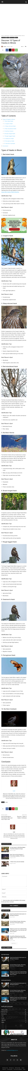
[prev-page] (2, 869)
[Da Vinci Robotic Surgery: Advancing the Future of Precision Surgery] (5, 923)
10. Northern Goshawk (9, 143)
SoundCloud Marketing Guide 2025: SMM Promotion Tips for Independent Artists (18, 937)
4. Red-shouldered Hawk (10, 128)
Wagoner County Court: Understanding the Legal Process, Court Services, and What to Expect (18, 930)
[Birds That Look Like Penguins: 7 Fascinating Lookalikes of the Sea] (5, 856)
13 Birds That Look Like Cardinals (17, 861)
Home (2, 35)
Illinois (16, 37)
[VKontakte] (20, 1060)
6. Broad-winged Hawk (9, 133)
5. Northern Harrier (8, 131)
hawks (6, 802)
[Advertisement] (14, 19)
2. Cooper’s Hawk (8, 123)
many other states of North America (10, 192)
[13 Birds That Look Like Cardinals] (5, 863)
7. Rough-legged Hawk (9, 136)
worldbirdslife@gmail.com (12, 1050)
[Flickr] (14, 1060)
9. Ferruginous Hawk (9, 141)
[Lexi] (2, 46)
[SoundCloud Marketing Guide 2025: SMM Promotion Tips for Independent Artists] (5, 938)
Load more (13, 943)
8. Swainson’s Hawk (9, 138)
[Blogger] (7, 1060)
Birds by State (12, 37)
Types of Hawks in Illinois (9, 119)
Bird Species (7, 35)
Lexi (5, 46)
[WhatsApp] (16, 50)
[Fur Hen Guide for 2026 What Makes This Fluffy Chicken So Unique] (5, 849)
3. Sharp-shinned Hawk (10, 126)
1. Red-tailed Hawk (8, 121)
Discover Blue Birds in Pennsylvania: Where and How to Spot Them (6, 818)
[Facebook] (7, 50)
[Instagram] (17, 1060)
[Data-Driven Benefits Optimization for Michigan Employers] (5, 916)
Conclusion (5, 146)
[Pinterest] (13, 50)
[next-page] (4, 869)
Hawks (8, 37)
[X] (10, 50)
